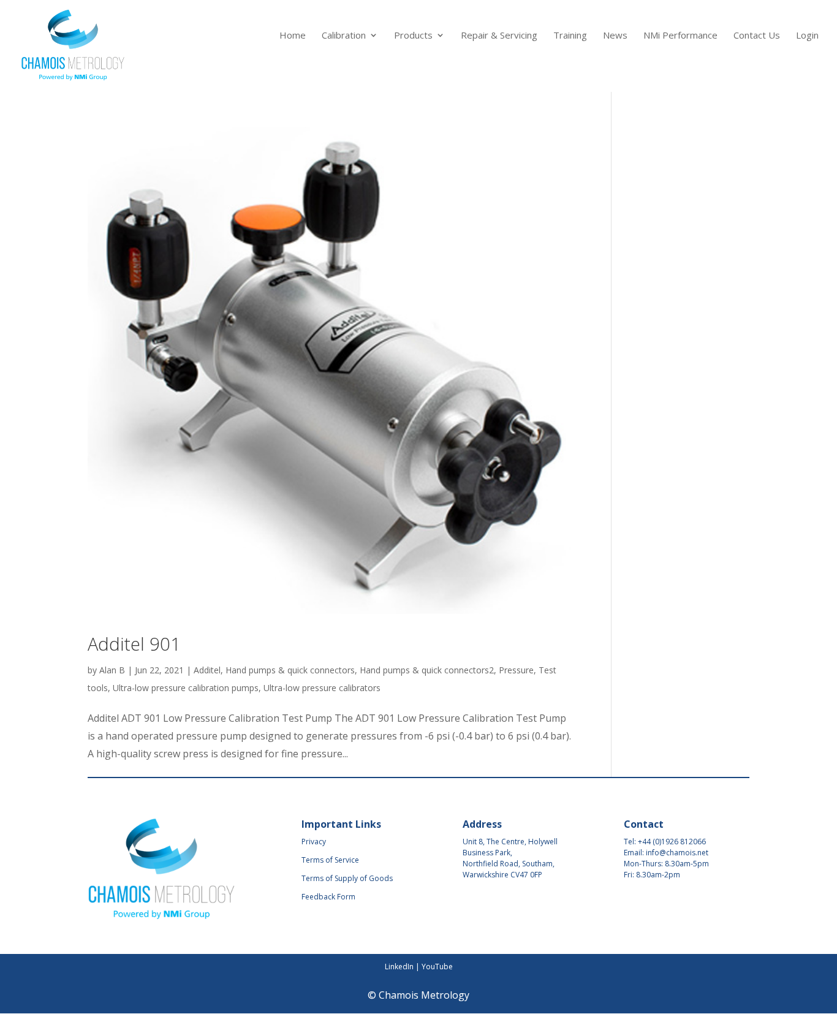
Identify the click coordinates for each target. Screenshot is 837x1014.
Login (807, 36)
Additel (207, 670)
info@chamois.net (677, 852)
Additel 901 (134, 644)
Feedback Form (328, 896)
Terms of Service (330, 860)
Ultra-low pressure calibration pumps (186, 688)
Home (292, 36)
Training (570, 36)
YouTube (437, 966)
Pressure (516, 670)
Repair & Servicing (499, 36)
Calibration (344, 36)
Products (413, 36)
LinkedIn (399, 966)
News (615, 36)
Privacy (313, 841)
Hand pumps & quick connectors (290, 670)
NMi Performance (680, 36)
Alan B (112, 670)
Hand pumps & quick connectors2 (427, 670)
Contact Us (756, 36)
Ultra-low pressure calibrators (322, 688)
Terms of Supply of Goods (347, 878)
